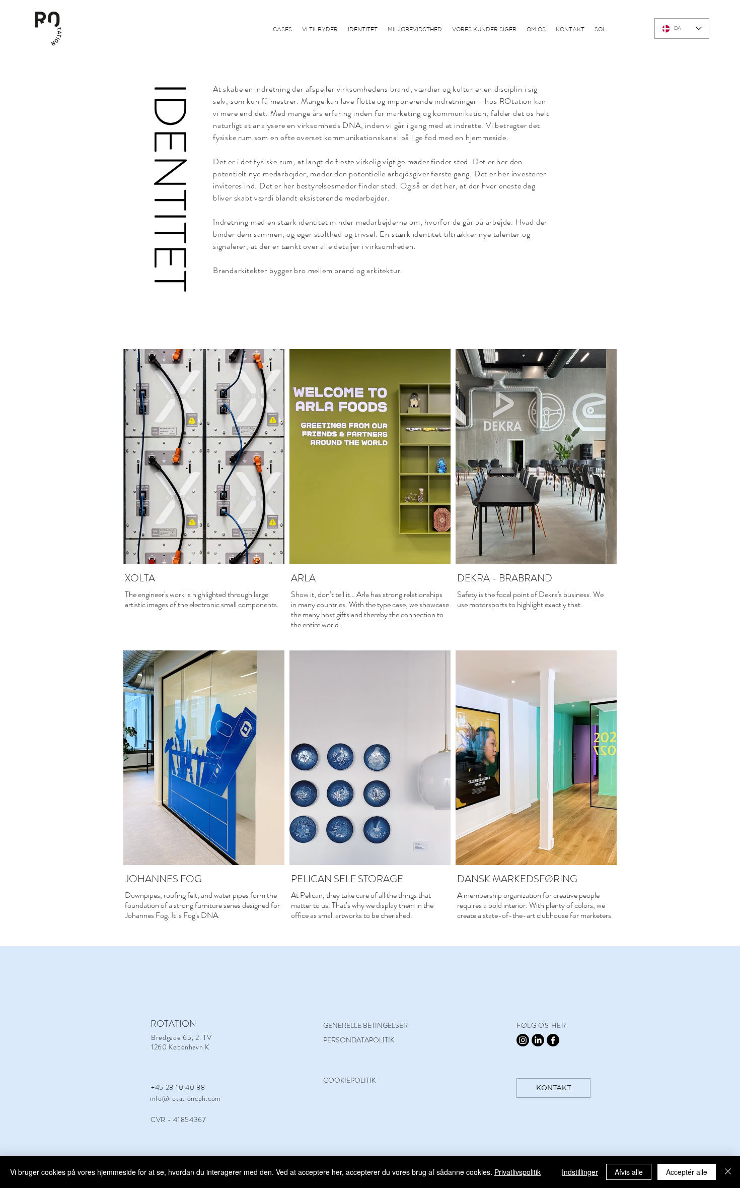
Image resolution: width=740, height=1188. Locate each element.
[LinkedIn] (538, 1040)
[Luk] (728, 1172)
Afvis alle (629, 1172)
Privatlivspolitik (517, 1172)
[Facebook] (553, 1040)
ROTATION (173, 1023)
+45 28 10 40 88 (178, 1087)
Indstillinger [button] (580, 1172)
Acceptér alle (686, 1172)
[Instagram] (522, 1040)
